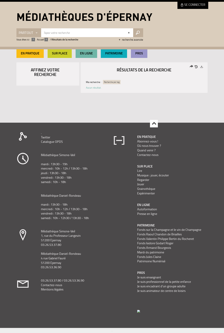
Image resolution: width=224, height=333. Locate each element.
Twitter (45, 137)
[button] (30, 53)
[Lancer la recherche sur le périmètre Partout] (138, 32)
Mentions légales (52, 289)
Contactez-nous (51, 285)
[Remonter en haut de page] (154, 123)
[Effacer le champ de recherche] (129, 32)
